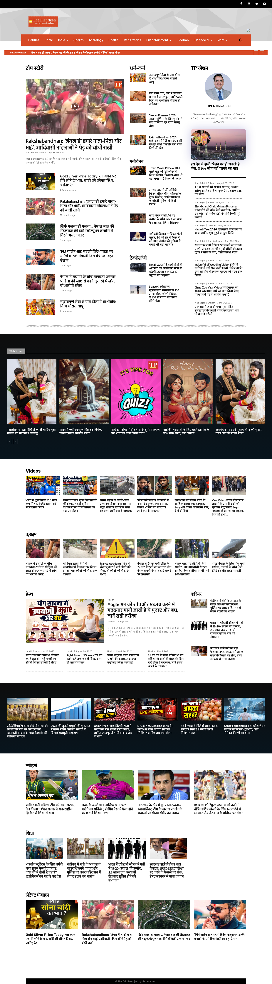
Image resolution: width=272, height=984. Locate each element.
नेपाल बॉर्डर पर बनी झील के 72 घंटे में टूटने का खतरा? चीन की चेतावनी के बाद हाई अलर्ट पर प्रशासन (154, 569)
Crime (29, 288)
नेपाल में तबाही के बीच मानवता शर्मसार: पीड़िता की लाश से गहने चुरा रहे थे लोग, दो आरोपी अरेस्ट (77, 52)
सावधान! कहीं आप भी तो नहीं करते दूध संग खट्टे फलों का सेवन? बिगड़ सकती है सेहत (42, 659)
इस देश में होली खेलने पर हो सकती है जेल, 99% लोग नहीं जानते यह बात (215, 166)
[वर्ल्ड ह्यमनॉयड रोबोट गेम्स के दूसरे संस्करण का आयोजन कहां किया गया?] (136, 391)
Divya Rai (212, 225)
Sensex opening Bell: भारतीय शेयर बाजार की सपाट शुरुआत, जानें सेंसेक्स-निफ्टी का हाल (244, 730)
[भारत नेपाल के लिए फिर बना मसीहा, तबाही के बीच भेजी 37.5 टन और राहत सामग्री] (229, 548)
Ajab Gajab (200, 183)
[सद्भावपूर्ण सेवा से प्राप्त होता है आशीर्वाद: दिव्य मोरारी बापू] (40, 307)
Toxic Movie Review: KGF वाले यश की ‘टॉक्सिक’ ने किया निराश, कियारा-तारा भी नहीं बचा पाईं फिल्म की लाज (165, 173)
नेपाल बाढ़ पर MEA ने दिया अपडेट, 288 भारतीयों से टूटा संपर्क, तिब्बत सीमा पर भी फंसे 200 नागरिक (192, 569)
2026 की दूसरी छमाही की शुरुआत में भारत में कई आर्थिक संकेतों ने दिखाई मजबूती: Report (70, 730)
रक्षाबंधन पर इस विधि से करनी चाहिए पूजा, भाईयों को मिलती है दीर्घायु (31, 432)
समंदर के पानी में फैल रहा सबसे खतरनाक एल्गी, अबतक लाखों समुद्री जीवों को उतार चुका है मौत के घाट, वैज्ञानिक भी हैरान (218, 249)
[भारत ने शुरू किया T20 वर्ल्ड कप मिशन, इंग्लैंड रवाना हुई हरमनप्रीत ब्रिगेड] (43, 485)
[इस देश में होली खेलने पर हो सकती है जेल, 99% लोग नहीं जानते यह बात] (218, 144)
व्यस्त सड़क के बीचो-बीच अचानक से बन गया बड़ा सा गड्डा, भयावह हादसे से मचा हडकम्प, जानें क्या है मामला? (116, 506)
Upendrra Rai (218, 106)
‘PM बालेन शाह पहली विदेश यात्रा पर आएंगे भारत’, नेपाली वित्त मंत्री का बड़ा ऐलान (86, 256)
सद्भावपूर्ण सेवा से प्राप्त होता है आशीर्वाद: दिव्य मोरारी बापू (88, 304)
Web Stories (16, 351)
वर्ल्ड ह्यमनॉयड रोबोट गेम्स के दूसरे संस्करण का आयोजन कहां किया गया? (135, 432)
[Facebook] (241, 4)
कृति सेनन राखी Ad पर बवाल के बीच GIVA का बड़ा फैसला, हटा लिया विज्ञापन (165, 219)
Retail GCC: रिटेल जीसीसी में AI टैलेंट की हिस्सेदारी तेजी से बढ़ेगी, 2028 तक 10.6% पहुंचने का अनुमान (165, 270)
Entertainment (137, 173)
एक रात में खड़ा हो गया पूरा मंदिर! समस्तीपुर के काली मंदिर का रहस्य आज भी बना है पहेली (217, 310)
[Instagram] (249, 4)
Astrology (30, 133)
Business (30, 188)
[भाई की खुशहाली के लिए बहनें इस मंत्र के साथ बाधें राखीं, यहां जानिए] (188, 391)
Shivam (211, 183)
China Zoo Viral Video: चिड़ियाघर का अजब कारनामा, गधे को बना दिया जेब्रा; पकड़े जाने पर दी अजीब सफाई (217, 291)
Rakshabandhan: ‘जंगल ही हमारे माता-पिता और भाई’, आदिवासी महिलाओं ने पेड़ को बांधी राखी (73, 144)
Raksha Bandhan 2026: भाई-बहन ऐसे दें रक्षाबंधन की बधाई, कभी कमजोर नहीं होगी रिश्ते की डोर (165, 143)
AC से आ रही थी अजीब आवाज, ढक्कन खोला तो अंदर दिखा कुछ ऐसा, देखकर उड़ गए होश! (218, 191)
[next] (262, 52)
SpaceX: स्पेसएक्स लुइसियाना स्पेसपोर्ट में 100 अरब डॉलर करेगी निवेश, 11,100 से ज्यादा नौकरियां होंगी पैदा (164, 293)
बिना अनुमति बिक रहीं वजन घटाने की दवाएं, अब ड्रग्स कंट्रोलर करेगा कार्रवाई (123, 659)
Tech (132, 270)
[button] (240, 40)
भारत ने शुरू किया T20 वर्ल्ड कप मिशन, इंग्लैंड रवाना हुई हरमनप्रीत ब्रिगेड (41, 504)
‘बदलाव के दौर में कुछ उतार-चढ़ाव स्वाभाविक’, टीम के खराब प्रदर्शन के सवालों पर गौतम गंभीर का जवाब (160, 809)
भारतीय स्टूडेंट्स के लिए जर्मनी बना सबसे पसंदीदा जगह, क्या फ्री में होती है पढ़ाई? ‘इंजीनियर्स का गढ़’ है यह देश (44, 870)
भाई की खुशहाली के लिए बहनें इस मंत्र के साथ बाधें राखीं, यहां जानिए (186, 432)
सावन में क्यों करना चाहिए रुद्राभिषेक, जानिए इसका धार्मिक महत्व (80, 432)
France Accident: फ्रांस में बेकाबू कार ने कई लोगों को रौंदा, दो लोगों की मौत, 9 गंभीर (115, 569)
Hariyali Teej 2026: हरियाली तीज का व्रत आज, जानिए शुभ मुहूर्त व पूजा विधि (218, 231)
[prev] (256, 52)
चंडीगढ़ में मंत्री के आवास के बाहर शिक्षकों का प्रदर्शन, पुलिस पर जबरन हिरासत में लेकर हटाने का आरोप (225, 606)
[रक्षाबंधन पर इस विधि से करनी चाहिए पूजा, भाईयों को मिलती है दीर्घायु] (31, 391)
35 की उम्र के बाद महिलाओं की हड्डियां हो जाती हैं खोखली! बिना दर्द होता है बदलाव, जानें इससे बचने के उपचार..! (166, 661)
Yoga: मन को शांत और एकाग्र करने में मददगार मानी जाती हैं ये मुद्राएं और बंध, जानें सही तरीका (143, 610)
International (32, 238)
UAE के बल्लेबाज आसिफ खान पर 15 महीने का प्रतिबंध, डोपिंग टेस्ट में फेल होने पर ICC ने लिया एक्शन (107, 809)
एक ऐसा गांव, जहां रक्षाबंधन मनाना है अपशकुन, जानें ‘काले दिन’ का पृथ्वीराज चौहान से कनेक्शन (165, 99)
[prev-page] (9, 441)
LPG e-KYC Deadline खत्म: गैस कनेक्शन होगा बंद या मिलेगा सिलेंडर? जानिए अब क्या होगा (155, 730)
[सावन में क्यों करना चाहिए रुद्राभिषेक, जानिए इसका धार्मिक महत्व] (83, 391)
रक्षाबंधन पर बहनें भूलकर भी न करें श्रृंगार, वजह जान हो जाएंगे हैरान (239, 432)
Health (111, 600)
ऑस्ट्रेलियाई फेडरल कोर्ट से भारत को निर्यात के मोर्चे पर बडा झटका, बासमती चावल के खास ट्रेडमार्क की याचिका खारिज (27, 731)
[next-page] (15, 441)
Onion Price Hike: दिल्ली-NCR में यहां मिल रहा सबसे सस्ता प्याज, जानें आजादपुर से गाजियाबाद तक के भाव (113, 731)
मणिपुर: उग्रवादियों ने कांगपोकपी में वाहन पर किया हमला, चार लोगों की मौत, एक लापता (80, 569)
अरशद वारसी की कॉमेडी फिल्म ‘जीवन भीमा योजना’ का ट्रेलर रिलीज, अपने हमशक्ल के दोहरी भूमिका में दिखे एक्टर (165, 197)
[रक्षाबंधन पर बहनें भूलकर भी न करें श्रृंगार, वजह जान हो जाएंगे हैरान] (240, 391)
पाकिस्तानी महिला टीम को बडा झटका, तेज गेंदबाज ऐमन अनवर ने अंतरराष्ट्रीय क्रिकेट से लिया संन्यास (50, 809)
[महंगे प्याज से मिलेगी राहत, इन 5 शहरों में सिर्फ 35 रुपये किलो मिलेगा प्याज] (201, 709)
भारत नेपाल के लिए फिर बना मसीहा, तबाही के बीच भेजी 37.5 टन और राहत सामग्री (228, 567)
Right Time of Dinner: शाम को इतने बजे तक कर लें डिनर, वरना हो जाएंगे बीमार (84, 659)
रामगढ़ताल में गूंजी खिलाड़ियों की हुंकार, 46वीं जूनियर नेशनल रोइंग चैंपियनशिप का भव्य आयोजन (80, 506)
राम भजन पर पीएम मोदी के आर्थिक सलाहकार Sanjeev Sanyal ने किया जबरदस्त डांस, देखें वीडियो (192, 506)
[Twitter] (257, 4)
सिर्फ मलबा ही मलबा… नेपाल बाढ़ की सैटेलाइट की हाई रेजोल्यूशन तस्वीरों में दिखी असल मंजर (87, 231)
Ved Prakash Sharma (36, 152)
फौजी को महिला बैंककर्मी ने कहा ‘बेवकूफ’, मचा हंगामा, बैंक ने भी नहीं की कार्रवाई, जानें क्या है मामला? (153, 506)
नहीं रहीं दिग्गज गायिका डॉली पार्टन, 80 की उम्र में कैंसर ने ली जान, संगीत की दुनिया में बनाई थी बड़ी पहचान (165, 239)
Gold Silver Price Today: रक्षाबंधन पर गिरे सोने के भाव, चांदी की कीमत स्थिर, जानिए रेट (88, 181)
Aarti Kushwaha (215, 241)
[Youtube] (264, 4)
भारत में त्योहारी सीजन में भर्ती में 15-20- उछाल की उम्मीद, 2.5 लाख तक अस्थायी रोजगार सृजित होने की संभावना (226, 630)
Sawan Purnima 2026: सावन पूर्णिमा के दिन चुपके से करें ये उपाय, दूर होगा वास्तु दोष (165, 121)
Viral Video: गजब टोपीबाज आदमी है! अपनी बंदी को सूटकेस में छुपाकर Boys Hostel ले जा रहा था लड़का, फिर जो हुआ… (228, 507)
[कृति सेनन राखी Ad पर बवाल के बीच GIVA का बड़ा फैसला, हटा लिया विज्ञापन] (138, 218)
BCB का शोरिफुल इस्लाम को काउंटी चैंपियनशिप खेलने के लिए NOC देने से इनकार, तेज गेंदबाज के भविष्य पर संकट (218, 809)
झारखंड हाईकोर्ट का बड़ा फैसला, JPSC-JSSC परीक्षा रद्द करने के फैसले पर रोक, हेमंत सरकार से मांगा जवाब (227, 654)
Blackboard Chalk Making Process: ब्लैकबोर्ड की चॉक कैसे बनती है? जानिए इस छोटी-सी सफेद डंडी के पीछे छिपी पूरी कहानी (218, 212)
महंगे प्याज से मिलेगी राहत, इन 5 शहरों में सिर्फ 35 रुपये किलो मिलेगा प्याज (199, 730)
